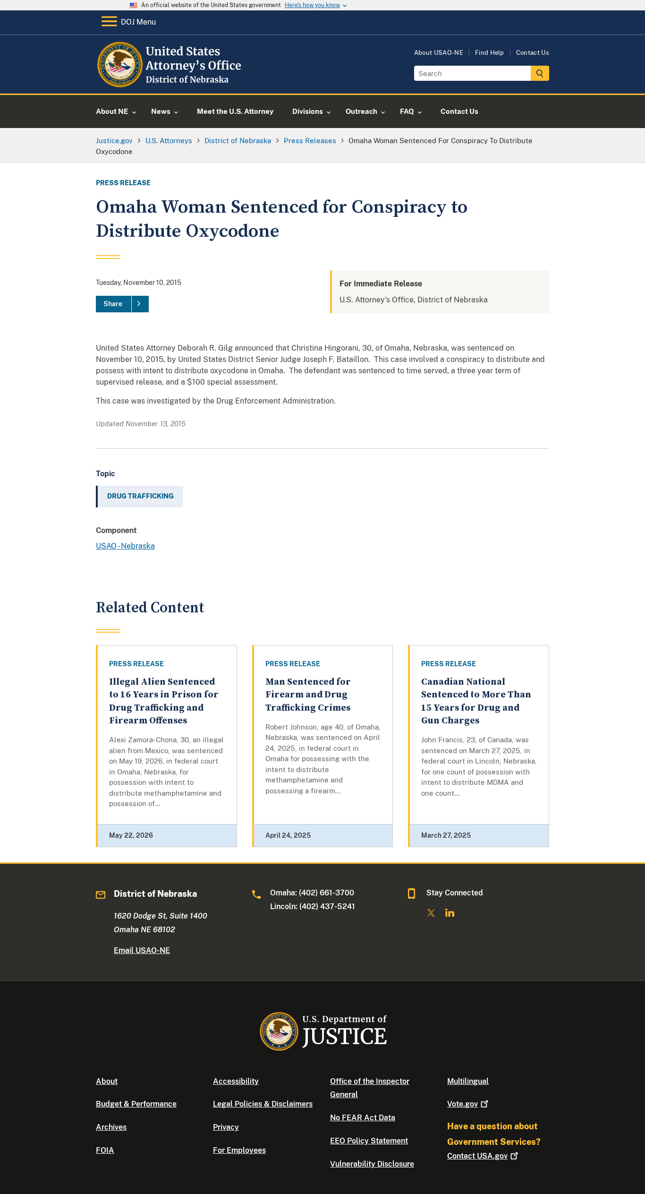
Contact (477, 1155)
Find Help (489, 52)
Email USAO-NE (142, 950)
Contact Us (532, 52)
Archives (111, 1127)
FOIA (105, 1150)
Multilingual (468, 1081)
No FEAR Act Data (362, 1117)
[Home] (172, 82)
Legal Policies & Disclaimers (263, 1104)
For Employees (239, 1150)
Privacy (226, 1127)
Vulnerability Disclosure (372, 1164)
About (107, 1081)
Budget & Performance (136, 1104)
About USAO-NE (438, 52)
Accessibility (236, 1081)
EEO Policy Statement (369, 1140)
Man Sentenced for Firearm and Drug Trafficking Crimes (308, 695)
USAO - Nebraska (125, 545)
